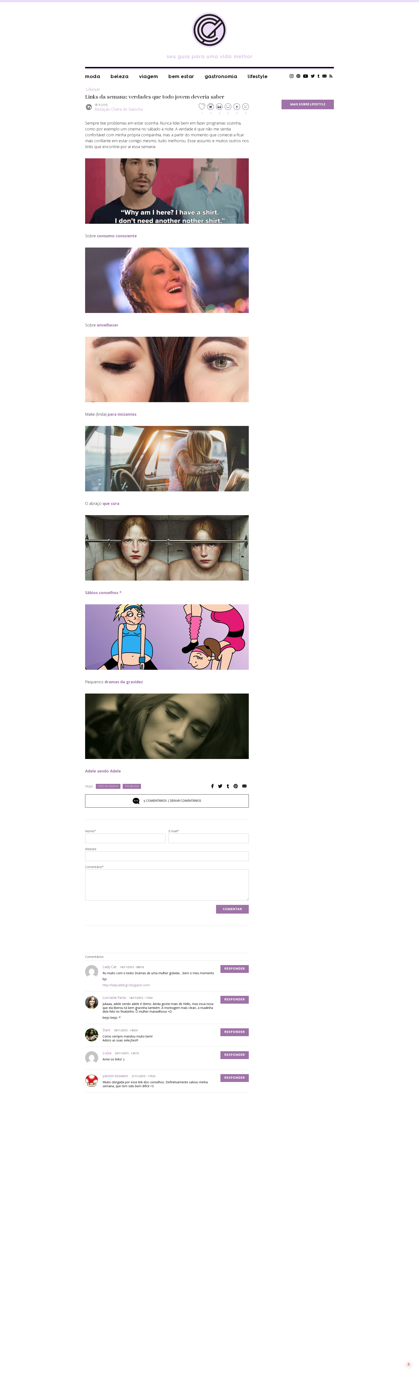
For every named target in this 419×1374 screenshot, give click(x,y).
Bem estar (181, 76)
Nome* (90, 831)
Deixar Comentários (172, 800)
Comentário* (94, 867)
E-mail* (173, 831)
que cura (111, 503)
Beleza (120, 76)
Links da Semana (108, 786)
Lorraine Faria (114, 997)
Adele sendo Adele (103, 771)
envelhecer (107, 325)
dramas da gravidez (124, 681)
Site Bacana (132, 786)
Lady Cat (110, 966)
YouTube (305, 76)
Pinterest (298, 76)
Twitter (313, 76)
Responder (234, 968)
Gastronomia (221, 76)
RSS (331, 76)
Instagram (292, 76)
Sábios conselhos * (103, 592)
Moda (92, 76)
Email (244, 786)
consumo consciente (117, 235)
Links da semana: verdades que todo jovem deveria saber (154, 97)
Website (90, 849)
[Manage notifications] (408, 1364)
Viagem (148, 76)
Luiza (107, 1053)
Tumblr (319, 76)
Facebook (212, 786)
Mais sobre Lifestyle (307, 104)
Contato (324, 76)
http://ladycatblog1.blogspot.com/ (126, 985)
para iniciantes (122, 414)
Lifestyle (258, 76)
